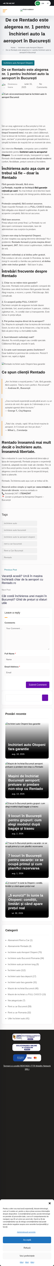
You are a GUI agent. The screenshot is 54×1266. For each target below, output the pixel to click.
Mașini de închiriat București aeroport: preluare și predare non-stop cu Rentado (25, 782)
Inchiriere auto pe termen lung (22, 964)
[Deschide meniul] (5, 11)
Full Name (10, 653)
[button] (49, 1203)
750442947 (26, 493)
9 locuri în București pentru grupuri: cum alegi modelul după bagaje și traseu (25, 822)
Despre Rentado (9, 1193)
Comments (10, 623)
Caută (45, 698)
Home (13, 48)
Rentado (8, 557)
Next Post (6, 590)
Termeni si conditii (10, 1177)
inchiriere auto (10, 523)
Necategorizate (15, 1000)
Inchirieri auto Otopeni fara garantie (27, 747)
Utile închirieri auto (16, 1018)
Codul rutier (7, 1139)
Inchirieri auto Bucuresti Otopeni (17, 1171)
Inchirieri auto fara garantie (20, 982)
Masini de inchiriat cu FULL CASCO (24, 994)
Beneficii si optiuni (10, 1120)
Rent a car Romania (17, 1012)
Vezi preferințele (27, 1256)
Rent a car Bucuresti (17, 1006)
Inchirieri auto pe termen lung (15, 1108)
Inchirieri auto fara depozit (20, 976)
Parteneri (6, 1145)
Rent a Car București (13, 550)
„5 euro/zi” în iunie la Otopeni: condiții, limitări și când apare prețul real (25, 901)
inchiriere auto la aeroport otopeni (19, 537)
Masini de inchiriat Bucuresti (21, 988)
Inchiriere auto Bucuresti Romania (24, 958)
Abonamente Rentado (18, 946)
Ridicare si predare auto (13, 1127)
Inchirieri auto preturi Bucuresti (16, 1114)
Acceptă (27, 1240)
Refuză (27, 1248)
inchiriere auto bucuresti (15, 530)
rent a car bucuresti (13, 544)
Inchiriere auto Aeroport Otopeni (30, 48)
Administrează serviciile (26, 1232)
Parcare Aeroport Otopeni (14, 1151)
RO (38, 3)
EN (43, 3)
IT (48, 3)
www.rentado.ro (43, 487)
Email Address (12, 667)
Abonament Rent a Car (18, 940)
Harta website (8, 1133)
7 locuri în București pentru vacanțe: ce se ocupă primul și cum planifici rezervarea (25, 862)
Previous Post (10, 570)
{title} (22, 1262)
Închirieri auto (14, 970)
